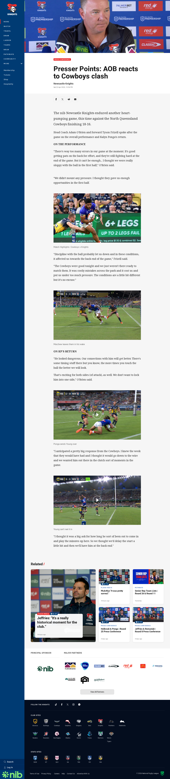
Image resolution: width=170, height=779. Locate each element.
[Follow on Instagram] (73, 704)
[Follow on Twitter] (68, 704)
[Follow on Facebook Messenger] (79, 704)
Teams (7, 45)
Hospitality (8, 84)
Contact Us (71, 773)
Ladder (7, 40)
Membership (9, 70)
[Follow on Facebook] (62, 704)
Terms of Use (34, 773)
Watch (7, 26)
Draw (6, 36)
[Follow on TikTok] (56, 704)
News (6, 22)
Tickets (7, 75)
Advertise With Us (83, 773)
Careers (57, 773)
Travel (7, 31)
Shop (6, 79)
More (6, 64)
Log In (10, 767)
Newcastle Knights (63, 83)
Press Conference (62, 59)
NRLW (6, 50)
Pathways (9, 54)
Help (63, 773)
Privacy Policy (46, 773)
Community (10, 59)
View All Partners (97, 692)
